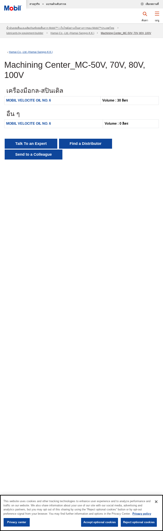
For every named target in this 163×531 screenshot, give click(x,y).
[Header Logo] (13, 5)
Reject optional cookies (139, 522)
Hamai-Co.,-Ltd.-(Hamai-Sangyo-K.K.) (72, 33)
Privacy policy (141, 513)
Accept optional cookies (99, 522)
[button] (157, 18)
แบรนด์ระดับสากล (56, 4)
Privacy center (16, 522)
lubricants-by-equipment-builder (24, 33)
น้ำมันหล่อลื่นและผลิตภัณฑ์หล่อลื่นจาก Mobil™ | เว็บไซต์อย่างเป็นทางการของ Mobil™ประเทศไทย (60, 28)
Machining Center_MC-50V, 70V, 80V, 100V (126, 33)
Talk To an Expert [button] (31, 143)
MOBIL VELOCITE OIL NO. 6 (28, 100)
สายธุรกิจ (35, 4)
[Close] (156, 501)
